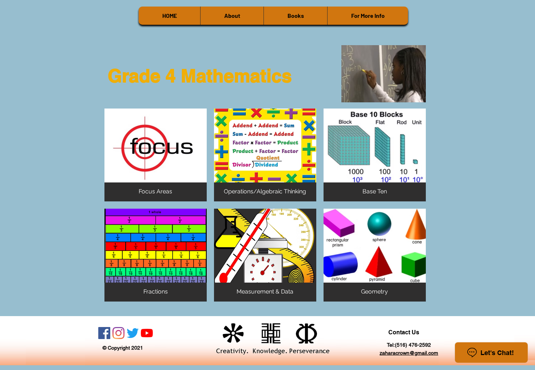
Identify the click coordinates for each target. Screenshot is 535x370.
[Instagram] (118, 333)
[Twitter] (133, 333)
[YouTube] (147, 333)
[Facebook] (104, 333)
